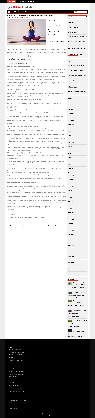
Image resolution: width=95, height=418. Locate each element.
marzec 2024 (70, 131)
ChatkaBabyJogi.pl (24, 17)
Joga (12, 222)
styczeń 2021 (71, 212)
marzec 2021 (70, 205)
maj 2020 (70, 241)
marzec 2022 (70, 161)
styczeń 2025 (71, 116)
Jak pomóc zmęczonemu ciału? (55, 38)
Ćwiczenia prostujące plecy (16, 215)
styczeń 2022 (71, 168)
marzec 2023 (70, 138)
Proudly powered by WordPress (41, 415)
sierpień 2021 (71, 186)
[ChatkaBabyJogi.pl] (9, 11)
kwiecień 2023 (71, 135)
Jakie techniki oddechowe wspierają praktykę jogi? (18, 60)
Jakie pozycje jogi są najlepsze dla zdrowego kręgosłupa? (19, 59)
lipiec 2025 (70, 109)
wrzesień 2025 (71, 105)
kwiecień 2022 (71, 157)
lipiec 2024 (70, 127)
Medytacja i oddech (52, 34)
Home (14, 11)
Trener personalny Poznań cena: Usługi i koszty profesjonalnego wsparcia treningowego (77, 312)
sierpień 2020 (71, 230)
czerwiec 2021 (71, 194)
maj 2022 (70, 153)
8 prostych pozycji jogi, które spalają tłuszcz (57, 225)
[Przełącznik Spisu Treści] (29, 56)
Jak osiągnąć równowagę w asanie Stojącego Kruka (17, 407)
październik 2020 (71, 223)
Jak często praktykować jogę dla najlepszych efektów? (18, 62)
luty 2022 (70, 164)
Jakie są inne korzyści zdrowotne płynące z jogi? (17, 63)
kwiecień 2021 (71, 201)
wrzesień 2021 (71, 183)
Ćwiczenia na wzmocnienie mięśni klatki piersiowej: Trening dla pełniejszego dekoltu (77, 322)
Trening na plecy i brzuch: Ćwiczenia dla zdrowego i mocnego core (75, 302)
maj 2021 (70, 197)
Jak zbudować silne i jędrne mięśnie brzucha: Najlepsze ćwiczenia (76, 332)
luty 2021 (70, 208)
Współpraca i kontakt (27, 11)
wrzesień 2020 (71, 227)
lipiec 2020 (70, 234)
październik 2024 (71, 120)
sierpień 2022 (71, 142)
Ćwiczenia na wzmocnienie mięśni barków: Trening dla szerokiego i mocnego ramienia (17, 374)
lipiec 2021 (70, 190)
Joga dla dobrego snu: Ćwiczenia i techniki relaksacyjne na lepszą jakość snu (27, 217)
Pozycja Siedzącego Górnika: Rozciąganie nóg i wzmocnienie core (24, 218)
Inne (69, 269)
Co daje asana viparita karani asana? (56, 41)
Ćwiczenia (70, 265)
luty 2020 (70, 252)
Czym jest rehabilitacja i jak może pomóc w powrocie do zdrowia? (32, 1)
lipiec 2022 (70, 146)
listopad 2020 (71, 219)
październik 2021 (71, 179)
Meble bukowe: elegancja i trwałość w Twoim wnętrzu (17, 367)
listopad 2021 (71, 175)
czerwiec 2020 (71, 238)
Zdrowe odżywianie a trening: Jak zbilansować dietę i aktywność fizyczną (80, 284)
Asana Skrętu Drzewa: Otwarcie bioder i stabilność (16, 361)
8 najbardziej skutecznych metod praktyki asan (16, 225)
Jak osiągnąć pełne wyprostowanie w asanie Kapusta (18, 381)
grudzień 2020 (71, 216)
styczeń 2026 (71, 102)
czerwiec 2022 (71, 149)
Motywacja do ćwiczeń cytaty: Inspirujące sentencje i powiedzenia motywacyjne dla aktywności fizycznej (17, 353)
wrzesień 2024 (71, 124)
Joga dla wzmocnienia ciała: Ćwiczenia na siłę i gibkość (15, 387)
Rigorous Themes (56, 415)
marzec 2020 (70, 249)
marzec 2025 (70, 113)
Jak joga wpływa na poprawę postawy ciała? (16, 58)
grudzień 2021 (71, 172)
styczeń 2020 (71, 256)
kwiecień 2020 (71, 245)
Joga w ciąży (12, 214)
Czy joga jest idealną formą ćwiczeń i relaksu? (18, 401)
